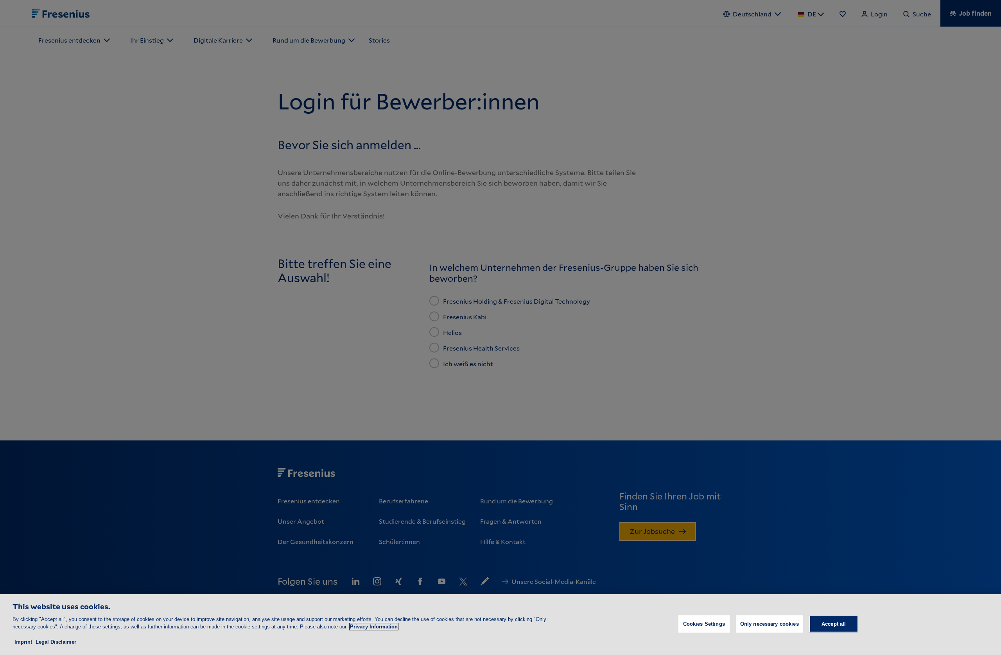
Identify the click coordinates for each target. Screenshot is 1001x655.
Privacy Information (374, 627)
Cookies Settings (704, 624)
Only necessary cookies (769, 624)
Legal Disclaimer (56, 642)
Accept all (834, 624)
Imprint (23, 642)
